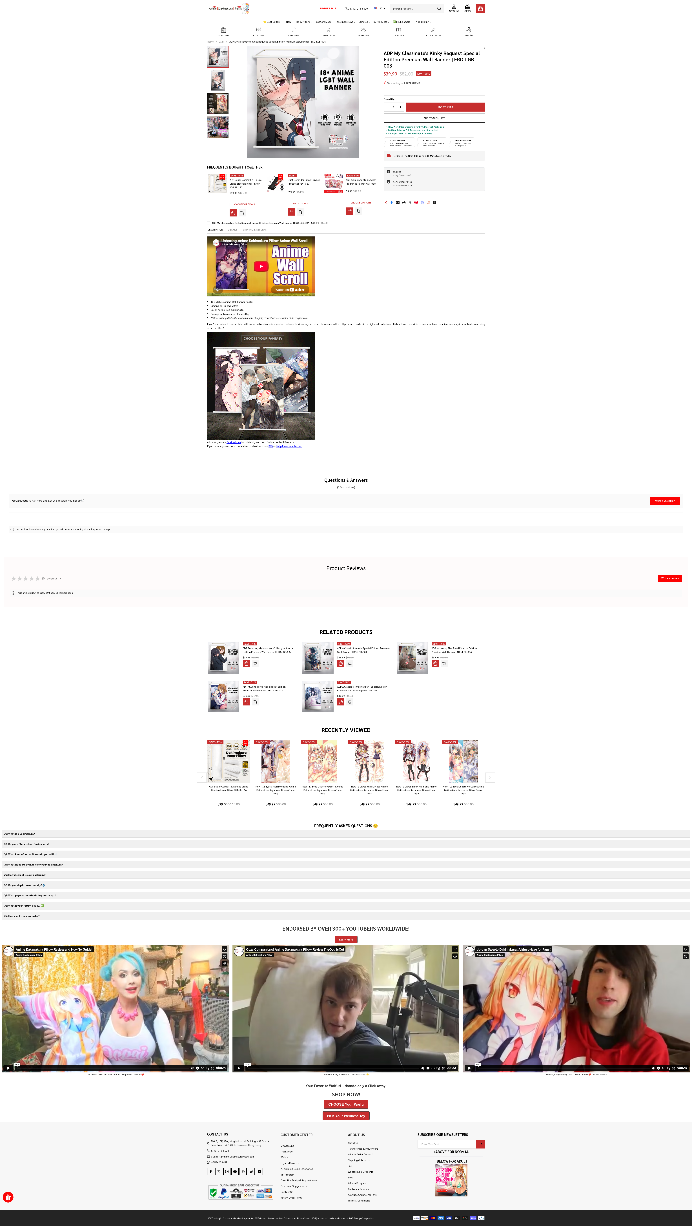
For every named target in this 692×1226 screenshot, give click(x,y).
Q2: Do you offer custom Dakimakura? (26, 844)
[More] (280, 21)
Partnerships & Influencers (363, 1148)
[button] (223, 32)
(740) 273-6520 (220, 1150)
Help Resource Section (289, 446)
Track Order (287, 1151)
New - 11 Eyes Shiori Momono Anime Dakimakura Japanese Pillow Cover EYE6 (416, 790)
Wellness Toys (345, 21)
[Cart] (480, 8)
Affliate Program (357, 1183)
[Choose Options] (233, 212)
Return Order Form (291, 1197)
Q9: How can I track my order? (21, 915)
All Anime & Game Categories (297, 1168)
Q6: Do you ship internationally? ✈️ (24, 885)
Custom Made (324, 21)
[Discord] (422, 202)
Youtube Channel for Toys (362, 1194)
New (288, 21)
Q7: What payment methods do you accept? (30, 895)
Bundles (363, 21)
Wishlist (285, 1157)
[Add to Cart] (291, 212)
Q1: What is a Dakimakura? (19, 833)
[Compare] (242, 212)
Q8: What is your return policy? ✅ (24, 905)
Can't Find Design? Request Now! (299, 1180)
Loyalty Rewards (290, 1163)
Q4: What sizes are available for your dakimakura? (33, 864)
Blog (350, 1177)
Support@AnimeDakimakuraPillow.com (232, 1156)
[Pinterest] (416, 202)
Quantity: (389, 99)
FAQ (271, 446)
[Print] (404, 202)
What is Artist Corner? (360, 1154)
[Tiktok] (434, 202)
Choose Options (244, 204)
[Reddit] (428, 202)
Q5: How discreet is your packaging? (25, 874)
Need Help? (422, 21)
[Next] (490, 778)
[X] (410, 202)
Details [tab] (233, 229)
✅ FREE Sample (401, 21)
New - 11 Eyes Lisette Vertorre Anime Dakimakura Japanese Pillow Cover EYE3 (322, 790)
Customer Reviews (358, 1188)
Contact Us (287, 1191)
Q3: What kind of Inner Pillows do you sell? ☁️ (30, 854)
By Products (380, 21)
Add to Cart (445, 107)
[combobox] (417, 8)
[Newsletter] (480, 1144)
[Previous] (202, 778)
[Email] (398, 202)
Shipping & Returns (359, 1160)
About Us (353, 1142)
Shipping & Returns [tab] (255, 229)
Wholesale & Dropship (360, 1171)
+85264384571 (220, 1162)
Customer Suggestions (294, 1186)
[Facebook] (391, 202)
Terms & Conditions (359, 1200)
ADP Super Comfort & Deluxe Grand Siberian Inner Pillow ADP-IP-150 (246, 183)
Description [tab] (215, 229)
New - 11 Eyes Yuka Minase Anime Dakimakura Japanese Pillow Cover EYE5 (369, 790)
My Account (287, 1145)
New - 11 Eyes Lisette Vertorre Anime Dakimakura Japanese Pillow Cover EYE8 (463, 790)
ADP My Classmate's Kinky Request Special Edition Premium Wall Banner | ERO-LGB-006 (260, 222)
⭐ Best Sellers (272, 21)
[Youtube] (235, 1171)
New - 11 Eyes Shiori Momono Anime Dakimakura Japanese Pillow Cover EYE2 (275, 790)
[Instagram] (226, 1171)
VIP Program (287, 1174)
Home (210, 41)
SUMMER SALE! (328, 8)
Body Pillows (303, 21)
